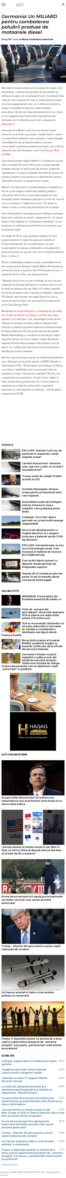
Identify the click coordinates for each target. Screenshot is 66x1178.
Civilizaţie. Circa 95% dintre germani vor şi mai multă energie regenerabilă (42, 520)
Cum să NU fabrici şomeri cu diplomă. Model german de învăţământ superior (40, 564)
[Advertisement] (33, 419)
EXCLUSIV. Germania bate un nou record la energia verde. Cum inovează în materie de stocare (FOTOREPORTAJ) (43, 550)
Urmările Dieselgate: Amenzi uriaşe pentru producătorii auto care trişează (42, 492)
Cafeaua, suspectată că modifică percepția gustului (29, 1063)
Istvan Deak (47, 39)
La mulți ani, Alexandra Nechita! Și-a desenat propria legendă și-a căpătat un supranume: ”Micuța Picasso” (27, 1089)
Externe (22, 754)
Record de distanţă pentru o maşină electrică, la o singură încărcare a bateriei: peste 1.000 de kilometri (42, 535)
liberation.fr (8, 124)
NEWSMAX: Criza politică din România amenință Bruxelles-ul (41, 598)
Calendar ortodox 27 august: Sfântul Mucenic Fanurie (24, 1080)
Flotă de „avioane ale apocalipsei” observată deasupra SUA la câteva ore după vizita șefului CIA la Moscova (43, 614)
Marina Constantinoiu (32, 39)
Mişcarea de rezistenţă (33, 4)
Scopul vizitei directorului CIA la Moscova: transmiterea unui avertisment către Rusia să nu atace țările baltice (32, 801)
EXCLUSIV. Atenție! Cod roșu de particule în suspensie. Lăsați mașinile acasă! (42, 454)
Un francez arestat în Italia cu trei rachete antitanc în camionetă (28, 994)
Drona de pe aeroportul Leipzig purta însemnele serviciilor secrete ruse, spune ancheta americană (32, 900)
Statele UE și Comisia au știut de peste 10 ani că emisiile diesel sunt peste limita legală (42, 577)
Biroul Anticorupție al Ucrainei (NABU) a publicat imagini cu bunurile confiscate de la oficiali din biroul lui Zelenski (42, 645)
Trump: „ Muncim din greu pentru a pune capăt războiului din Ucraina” (31, 948)
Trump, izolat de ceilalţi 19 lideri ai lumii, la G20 (42, 478)
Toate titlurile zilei (10, 1164)
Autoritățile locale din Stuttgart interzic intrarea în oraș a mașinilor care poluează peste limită (42, 506)
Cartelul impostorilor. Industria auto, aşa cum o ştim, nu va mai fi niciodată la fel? (42, 466)
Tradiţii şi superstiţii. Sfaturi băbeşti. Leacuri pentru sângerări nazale (24, 1071)
